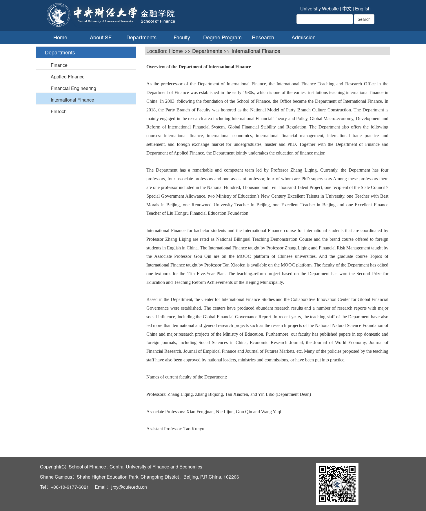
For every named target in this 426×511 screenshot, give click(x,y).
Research (263, 37)
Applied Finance (68, 76)
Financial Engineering (73, 88)
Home (60, 37)
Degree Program (222, 37)
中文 (347, 8)
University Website (319, 8)
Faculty (182, 37)
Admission (304, 37)
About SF (101, 37)
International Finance (72, 99)
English (363, 8)
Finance (59, 65)
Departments (141, 37)
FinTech (59, 111)
